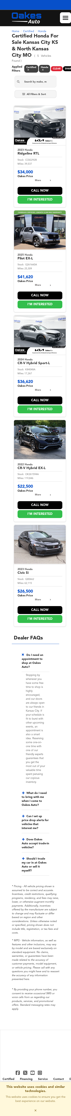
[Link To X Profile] (25, 1072)
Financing (26, 1079)
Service (43, 1079)
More (38, 180)
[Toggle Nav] (65, 17)
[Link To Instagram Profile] (40, 1072)
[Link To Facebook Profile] (18, 1072)
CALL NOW (40, 190)
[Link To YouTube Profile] (33, 1072)
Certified (8, 1079)
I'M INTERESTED (39, 199)
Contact (58, 1079)
